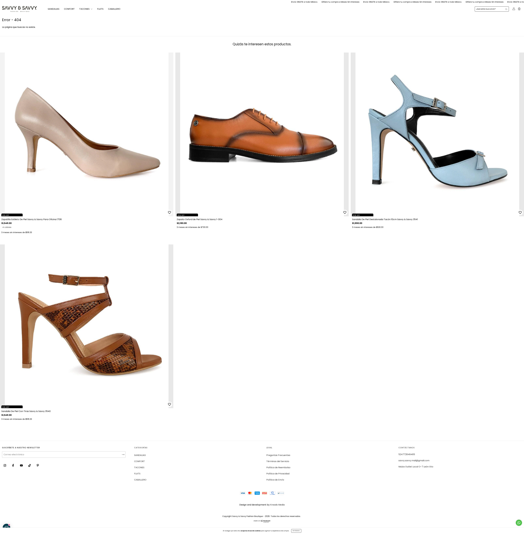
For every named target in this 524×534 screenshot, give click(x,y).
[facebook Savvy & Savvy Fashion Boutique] (13, 465)
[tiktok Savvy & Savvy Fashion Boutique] (30, 465)
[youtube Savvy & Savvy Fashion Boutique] (22, 465)
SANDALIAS (53, 9)
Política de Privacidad (277, 473)
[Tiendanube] (262, 521)
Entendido (296, 531)
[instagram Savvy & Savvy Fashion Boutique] (5, 465)
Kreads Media (277, 504)
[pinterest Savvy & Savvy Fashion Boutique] (38, 465)
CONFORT (69, 9)
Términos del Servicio (277, 461)
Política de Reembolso (278, 467)
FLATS (100, 9)
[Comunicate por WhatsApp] (519, 523)
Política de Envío (275, 479)
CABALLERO (114, 9)
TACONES (84, 9)
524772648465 (406, 454)
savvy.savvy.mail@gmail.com (413, 460)
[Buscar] (506, 9)
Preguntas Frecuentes (278, 455)
